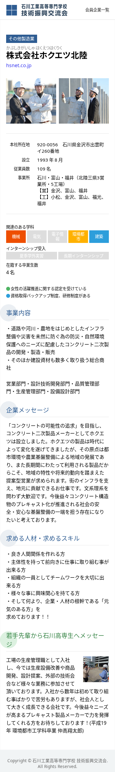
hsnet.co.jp (19, 65)
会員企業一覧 (97, 10)
